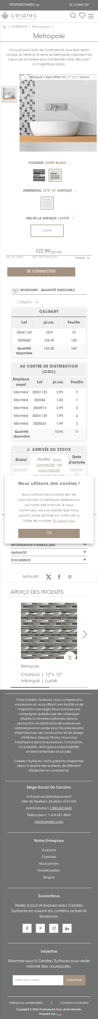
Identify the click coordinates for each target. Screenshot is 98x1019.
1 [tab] (13, 687)
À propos (49, 850)
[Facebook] (27, 928)
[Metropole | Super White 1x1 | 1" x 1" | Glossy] (9, 94)
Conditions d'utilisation (74, 1003)
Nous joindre (49, 864)
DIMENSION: (47, 190)
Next (85, 634)
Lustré (47, 230)
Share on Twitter (48, 577)
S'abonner (74, 980)
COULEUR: (47, 163)
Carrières (49, 857)
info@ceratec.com (49, 822)
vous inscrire (49, 471)
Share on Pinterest (70, 577)
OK (49, 533)
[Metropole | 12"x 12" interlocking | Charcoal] (49, 631)
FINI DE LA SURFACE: (47, 218)
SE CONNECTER (79, 5)
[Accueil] (5, 27)
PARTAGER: (31, 577)
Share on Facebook (59, 577)
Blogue (48, 877)
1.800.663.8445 (60, 808)
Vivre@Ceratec (49, 870)
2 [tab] (51, 687)
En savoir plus (64, 521)
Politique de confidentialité (26, 1003)
